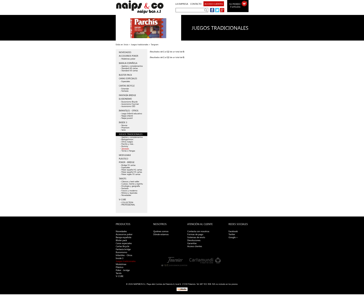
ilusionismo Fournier (130, 104)
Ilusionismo (121, 252)
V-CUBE (122, 199)
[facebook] (211, 11)
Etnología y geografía (130, 186)
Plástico (119, 267)
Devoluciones (193, 240)
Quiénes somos (160, 231)
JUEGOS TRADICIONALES (130, 134)
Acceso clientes (194, 246)
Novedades (126, 195)
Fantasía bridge (123, 249)
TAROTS (122, 178)
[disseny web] (182, 290)
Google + (233, 237)
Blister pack (121, 240)
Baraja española (123, 237)
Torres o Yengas (128, 150)
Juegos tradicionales (139, 44)
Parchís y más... (128, 144)
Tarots (119, 273)
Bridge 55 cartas (128, 165)
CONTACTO (195, 3)
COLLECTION (127, 202)
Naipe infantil (127, 115)
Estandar (125, 88)
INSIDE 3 (123, 122)
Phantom (125, 127)
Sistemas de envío (196, 237)
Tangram (125, 148)
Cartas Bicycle (122, 246)
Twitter (231, 234)
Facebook (233, 231)
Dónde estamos (161, 234)
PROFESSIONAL (128, 204)
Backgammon (127, 139)
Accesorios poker (124, 234)
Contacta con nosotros (198, 231)
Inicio (126, 44)
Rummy (124, 146)
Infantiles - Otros (124, 255)
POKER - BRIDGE (127, 162)
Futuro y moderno (129, 190)
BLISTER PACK (125, 74)
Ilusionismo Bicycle (129, 101)
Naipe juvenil (127, 118)
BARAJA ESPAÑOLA (128, 63)
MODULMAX (125, 155)
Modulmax (121, 264)
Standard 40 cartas (129, 68)
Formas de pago (195, 234)
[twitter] (216, 11)
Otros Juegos (127, 141)
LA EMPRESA (181, 3)
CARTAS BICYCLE (127, 85)
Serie (123, 129)
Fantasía (124, 90)
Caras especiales (124, 243)
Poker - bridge (123, 270)
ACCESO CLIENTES (213, 3)
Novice (124, 125)
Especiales (125, 81)
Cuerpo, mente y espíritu (132, 183)
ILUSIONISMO (125, 98)
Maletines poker (128, 58)
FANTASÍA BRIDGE (127, 95)
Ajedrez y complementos (132, 66)
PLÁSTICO (123, 158)
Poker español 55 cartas (131, 172)
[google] (221, 11)
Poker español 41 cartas (131, 169)
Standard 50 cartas (129, 70)
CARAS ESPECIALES (128, 78)
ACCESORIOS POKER (128, 55)
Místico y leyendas (129, 192)
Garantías (192, 243)
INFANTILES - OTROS (128, 110)
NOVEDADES (125, 52)
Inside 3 (119, 258)
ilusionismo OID (128, 106)
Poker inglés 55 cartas (130, 174)
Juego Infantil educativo (131, 113)
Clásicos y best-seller (130, 181)
